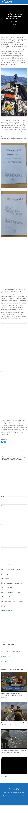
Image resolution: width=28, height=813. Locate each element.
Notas (5, 799)
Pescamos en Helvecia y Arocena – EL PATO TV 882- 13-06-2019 (13, 724)
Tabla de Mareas (7, 653)
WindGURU (5, 648)
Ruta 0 (4, 661)
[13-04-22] (14, 765)
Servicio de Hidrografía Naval (11, 659)
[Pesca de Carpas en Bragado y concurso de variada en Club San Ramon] (14, 739)
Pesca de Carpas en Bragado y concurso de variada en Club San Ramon (13, 751)
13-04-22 (3, 776)
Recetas (22, 799)
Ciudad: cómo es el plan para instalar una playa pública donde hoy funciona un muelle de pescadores (12, 458)
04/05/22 (23, 451)
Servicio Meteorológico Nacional (12, 651)
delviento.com (6, 656)
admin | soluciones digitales (18, 796)
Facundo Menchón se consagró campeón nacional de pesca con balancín (11, 695)
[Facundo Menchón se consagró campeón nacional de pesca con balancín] (14, 682)
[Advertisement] (14, 481)
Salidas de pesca (13, 799)
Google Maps (6, 664)
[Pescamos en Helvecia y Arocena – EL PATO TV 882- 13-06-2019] (14, 711)
